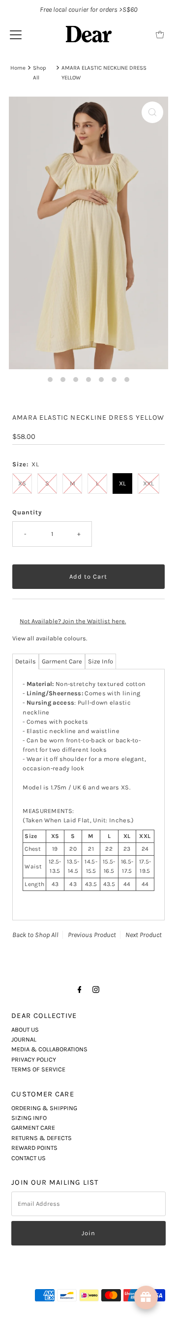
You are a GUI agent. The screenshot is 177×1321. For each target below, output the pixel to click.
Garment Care (62, 661)
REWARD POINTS (34, 1147)
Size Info (100, 661)
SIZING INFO (29, 1117)
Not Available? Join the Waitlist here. (73, 621)
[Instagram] (95, 989)
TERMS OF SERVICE (38, 1069)
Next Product (143, 935)
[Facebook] (80, 989)
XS (22, 483)
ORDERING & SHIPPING (44, 1108)
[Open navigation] (15, 34)
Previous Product (92, 935)
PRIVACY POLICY (33, 1059)
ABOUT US (25, 1029)
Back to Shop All (35, 935)
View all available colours (49, 638)
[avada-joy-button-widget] (146, 1297)
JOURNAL (23, 1039)
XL (122, 483)
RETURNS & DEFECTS (41, 1138)
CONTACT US (28, 1158)
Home (18, 67)
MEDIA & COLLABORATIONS (49, 1049)
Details (25, 661)
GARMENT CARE (33, 1127)
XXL (148, 483)
